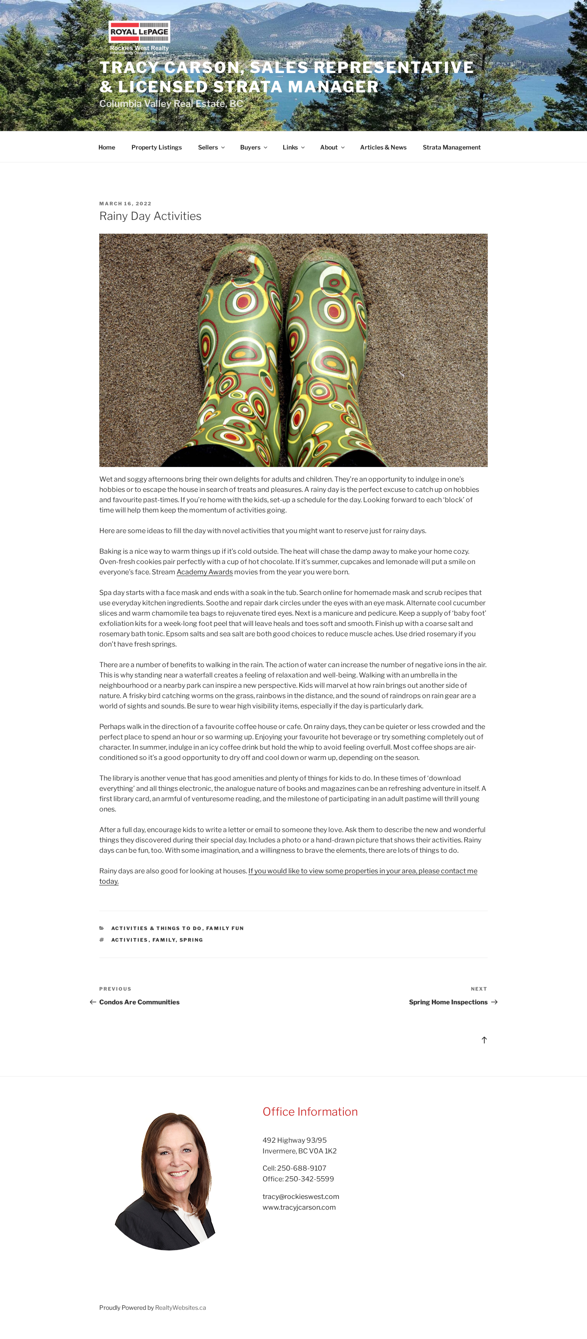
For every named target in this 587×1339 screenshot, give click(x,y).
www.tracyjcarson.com (299, 1207)
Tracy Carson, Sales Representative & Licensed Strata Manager (287, 77)
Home (106, 147)
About (329, 147)
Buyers (250, 147)
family (164, 940)
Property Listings (156, 147)
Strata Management (452, 147)
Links (290, 147)
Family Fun (225, 928)
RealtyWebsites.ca (180, 1307)
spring (192, 940)
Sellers (208, 147)
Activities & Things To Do (156, 928)
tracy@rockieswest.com (301, 1197)
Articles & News (383, 147)
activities (130, 940)
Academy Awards (205, 572)
